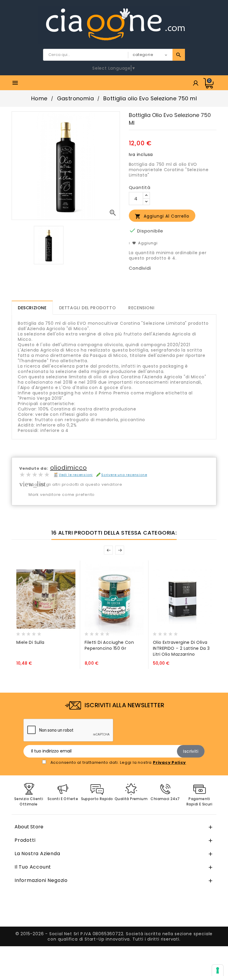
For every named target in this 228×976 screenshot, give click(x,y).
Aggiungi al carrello (162, 216)
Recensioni (141, 308)
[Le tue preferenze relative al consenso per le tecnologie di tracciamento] (217, 970)
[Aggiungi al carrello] (22, 632)
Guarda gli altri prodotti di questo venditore (75, 484)
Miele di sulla (30, 642)
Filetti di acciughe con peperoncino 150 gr (109, 645)
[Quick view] (45, 632)
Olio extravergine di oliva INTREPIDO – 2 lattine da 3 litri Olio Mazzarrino (181, 648)
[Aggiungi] (33, 632)
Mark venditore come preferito (61, 494)
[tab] (32, 308)
